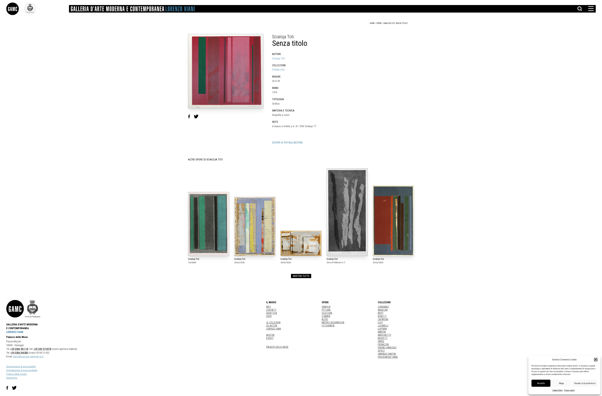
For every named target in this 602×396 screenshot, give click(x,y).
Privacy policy (569, 390)
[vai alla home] (15, 309)
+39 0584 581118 (19, 348)
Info (268, 306)
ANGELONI (383, 309)
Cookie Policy (557, 390)
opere (378, 23)
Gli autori (271, 325)
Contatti (271, 309)
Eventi (269, 338)
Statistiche (11, 377)
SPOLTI (381, 350)
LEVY (380, 322)
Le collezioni (273, 322)
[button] (595, 359)
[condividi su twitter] (197, 116)
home (372, 23)
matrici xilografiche (333, 322)
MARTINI (382, 331)
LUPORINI (382, 328)
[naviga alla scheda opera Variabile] (208, 224)
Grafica (326, 306)
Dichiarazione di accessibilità (21, 366)
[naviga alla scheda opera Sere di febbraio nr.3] (347, 212)
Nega (561, 383)
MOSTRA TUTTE (301, 276)
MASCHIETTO (384, 335)
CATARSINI (383, 319)
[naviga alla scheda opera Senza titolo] (254, 226)
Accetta (541, 383)
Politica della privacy (16, 374)
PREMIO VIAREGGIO (387, 347)
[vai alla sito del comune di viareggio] (32, 309)
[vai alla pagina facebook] (9, 388)
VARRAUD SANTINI (387, 353)
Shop (269, 316)
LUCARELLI (383, 325)
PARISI (381, 341)
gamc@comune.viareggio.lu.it (28, 356)
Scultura (327, 313)
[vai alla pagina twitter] (15, 388)
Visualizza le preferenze (585, 383)
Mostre (270, 335)
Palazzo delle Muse (277, 346)
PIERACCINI (278, 69)
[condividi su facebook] (191, 116)
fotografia (328, 325)
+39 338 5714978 (42, 348)
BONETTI (382, 316)
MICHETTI (382, 338)
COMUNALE (383, 306)
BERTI (380, 313)
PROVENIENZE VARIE (388, 357)
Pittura (326, 309)
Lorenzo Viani (273, 328)
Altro (325, 319)
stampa (326, 316)
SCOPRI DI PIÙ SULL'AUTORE (287, 142)
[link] (15, 9)
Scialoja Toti (278, 58)
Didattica (271, 313)
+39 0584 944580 (19, 352)
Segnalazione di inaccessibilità (21, 370)
